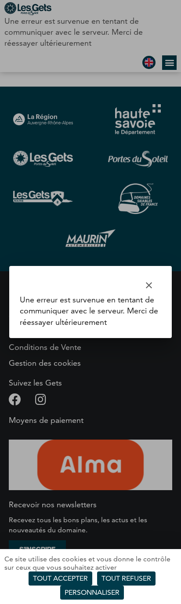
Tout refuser (126, 578)
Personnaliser (92, 592)
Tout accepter (60, 578)
